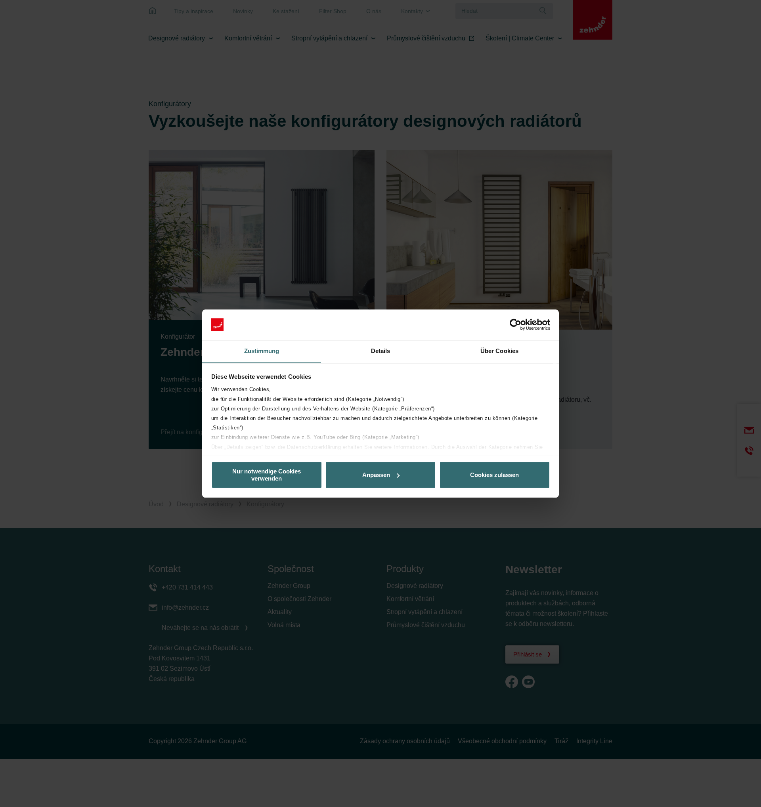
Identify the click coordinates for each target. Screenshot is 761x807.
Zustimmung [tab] (261, 350)
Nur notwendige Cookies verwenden (266, 474)
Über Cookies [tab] (499, 350)
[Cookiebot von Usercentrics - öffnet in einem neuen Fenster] (515, 324)
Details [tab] (380, 350)
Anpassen (376, 474)
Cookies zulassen (494, 474)
